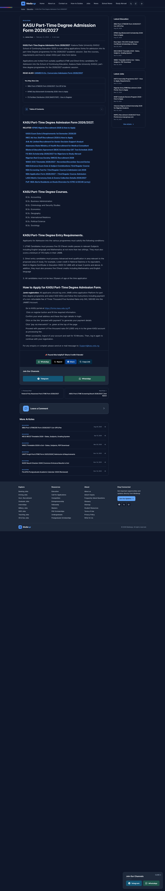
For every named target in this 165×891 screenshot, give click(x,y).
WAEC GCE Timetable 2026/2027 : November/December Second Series (58, 162)
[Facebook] (119, 504)
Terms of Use (89, 511)
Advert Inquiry (89, 495)
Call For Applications (59, 495)
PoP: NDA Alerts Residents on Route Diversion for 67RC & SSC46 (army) (58, 182)
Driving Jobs (23, 495)
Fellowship (55, 505)
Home (42, 3)
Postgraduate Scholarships (61, 518)
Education (30, 9)
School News (107, 3)
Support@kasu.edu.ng (89, 346)
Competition (56, 498)
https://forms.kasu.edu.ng (57, 308)
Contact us (63, 3)
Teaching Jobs (24, 515)
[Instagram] (129, 504)
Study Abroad (121, 3)
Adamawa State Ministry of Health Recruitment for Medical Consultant (57, 145)
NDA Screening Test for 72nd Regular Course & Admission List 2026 (56, 170)
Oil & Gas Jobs (24, 518)
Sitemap (87, 505)
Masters (54, 508)
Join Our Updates (126, 498)
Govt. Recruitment (25, 498)
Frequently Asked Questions (94, 498)
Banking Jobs (23, 491)
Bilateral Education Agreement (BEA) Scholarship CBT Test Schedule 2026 (59, 149)
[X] (124, 504)
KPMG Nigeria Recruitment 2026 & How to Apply (53, 128)
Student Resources (91, 508)
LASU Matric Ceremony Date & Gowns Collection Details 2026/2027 (56, 178)
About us (51, 3)
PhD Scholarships (58, 511)
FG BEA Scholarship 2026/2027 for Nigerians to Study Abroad (53, 154)
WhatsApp (86, 379)
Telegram (44, 379)
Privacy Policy (89, 515)
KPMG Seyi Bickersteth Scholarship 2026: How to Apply (48, 91)
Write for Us (88, 518)
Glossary (87, 501)
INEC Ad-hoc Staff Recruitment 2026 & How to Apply (49, 137)
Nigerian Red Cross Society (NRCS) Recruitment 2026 (50, 158)
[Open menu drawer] (136, 3)
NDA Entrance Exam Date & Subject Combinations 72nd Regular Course (57, 166)
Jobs (88, 3)
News (96, 3)
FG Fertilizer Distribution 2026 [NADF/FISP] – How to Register (50, 97)
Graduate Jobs (24, 501)
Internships (22, 505)
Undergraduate (57, 515)
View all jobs (128, 124)
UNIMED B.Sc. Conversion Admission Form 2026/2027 (58, 73)
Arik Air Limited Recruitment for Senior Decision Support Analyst (54, 141)
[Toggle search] (131, 3)
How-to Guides (77, 3)
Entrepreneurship (58, 501)
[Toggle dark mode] (142, 3)
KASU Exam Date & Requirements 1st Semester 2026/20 (51, 133)
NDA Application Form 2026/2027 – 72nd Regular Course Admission (56, 174)
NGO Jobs (22, 511)
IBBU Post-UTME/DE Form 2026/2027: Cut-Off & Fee (47, 86)
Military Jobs (23, 508)
